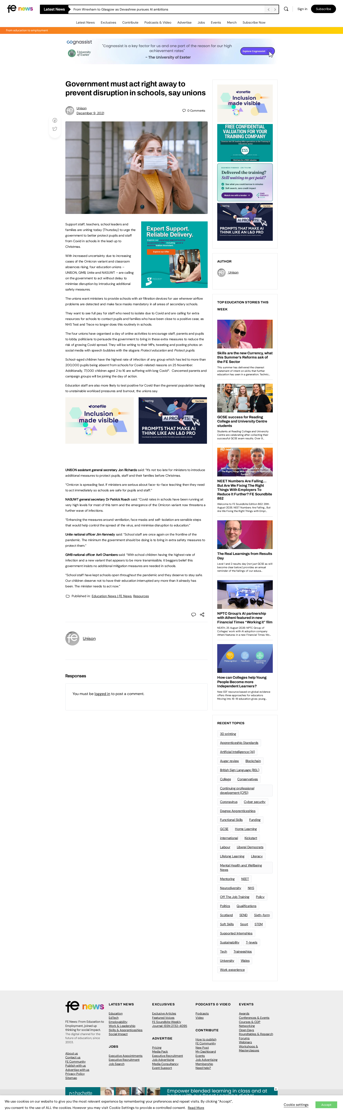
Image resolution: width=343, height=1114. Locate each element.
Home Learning (246, 829)
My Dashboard (206, 1052)
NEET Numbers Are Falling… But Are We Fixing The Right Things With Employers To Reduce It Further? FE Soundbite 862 (163, 9)
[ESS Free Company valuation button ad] (245, 142)
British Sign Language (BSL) (239, 770)
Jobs (201, 22)
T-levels (251, 942)
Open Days (246, 1030)
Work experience (232, 970)
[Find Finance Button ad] (245, 182)
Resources (141, 596)
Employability (118, 1022)
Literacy (257, 856)
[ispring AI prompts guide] (173, 441)
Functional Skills (231, 820)
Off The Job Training (234, 897)
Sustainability (229, 942)
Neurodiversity (230, 888)
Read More (196, 1108)
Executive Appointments (126, 1056)
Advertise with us (77, 1070)
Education (115, 1013)
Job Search (116, 1064)
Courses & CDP (249, 1022)
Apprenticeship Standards (239, 743)
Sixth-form (262, 915)
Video (200, 1018)
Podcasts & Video (157, 22)
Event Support (162, 1068)
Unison (82, 108)
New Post (202, 1048)
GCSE (224, 829)
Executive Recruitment (124, 1060)
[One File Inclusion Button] (99, 441)
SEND (243, 915)
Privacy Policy (75, 1074)
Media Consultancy (165, 1064)
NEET (245, 879)
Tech (223, 951)
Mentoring (227, 879)
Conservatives (247, 779)
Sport (244, 924)
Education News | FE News (112, 596)
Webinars (245, 1042)
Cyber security (255, 802)
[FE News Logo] (20, 8)
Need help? (203, 1068)
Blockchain (253, 761)
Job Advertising (163, 1060)
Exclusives (108, 22)
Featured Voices (163, 1018)
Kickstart (251, 838)
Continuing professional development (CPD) (237, 790)
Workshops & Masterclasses (249, 1048)
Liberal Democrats (250, 847)
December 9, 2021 (90, 113)
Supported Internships (236, 933)
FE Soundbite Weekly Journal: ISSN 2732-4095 (169, 1024)
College (225, 779)
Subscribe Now (254, 22)
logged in (102, 693)
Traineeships (243, 951)
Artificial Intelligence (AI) (237, 752)
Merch (232, 22)
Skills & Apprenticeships (126, 1030)
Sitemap (71, 1078)
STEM (259, 924)
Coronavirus (228, 802)
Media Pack (160, 1052)
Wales (245, 960)
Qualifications (246, 906)
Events (216, 22)
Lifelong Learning (232, 856)
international (229, 838)
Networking (247, 1026)
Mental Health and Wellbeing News (241, 867)
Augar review (229, 761)
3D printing (228, 734)
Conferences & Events (254, 1018)
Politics (225, 906)
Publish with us (75, 1066)
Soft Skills (227, 924)
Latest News (85, 22)
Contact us (72, 1057)
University (227, 960)
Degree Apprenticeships (238, 811)
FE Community (75, 1062)
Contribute (130, 22)
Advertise (184, 22)
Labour (225, 847)
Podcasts (202, 1013)
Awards (244, 1013)
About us (71, 1053)
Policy (260, 897)
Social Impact (118, 1034)
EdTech (114, 1018)
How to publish (206, 1039)
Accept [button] (326, 1105)
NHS (251, 888)
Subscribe (323, 9)
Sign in (302, 9)
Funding (255, 820)
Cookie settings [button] (296, 1104)
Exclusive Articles (164, 1013)
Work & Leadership (122, 1026)
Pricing (156, 1048)
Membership (204, 1064)
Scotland (226, 915)
